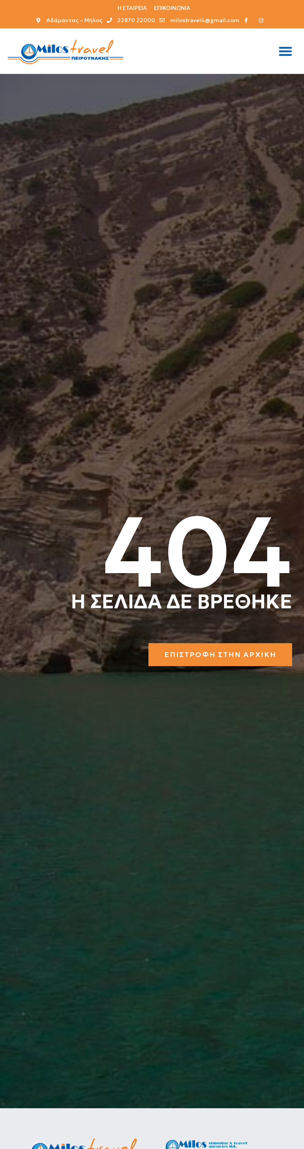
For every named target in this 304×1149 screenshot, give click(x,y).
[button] (285, 51)
